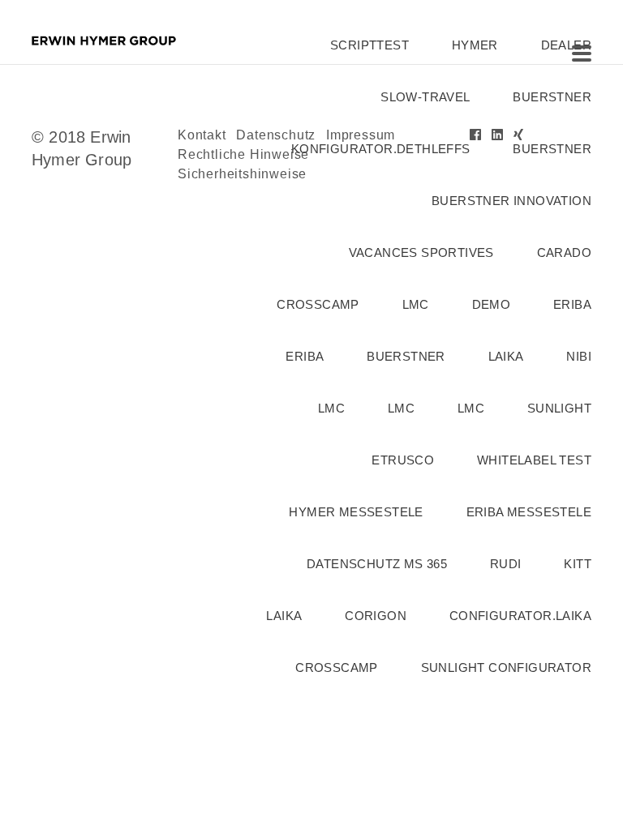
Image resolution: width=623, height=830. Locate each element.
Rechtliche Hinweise (243, 154)
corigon (375, 615)
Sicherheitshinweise (242, 174)
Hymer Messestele (356, 512)
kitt (577, 564)
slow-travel (425, 97)
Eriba (305, 356)
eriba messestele (528, 512)
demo (491, 304)
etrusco (403, 460)
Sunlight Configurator (506, 667)
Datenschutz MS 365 (377, 564)
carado (564, 252)
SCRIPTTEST (369, 45)
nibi (578, 356)
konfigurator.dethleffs (380, 149)
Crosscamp (318, 304)
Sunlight (559, 408)
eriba (572, 304)
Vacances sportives (421, 252)
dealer (566, 45)
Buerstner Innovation (511, 201)
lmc (415, 304)
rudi (506, 564)
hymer (475, 45)
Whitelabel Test (534, 460)
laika (506, 356)
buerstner (552, 97)
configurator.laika (520, 615)
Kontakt (202, 135)
